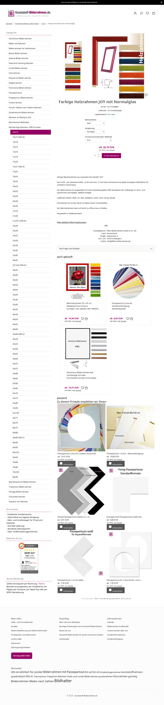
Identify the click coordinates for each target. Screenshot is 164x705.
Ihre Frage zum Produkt (69, 249)
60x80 (15, 432)
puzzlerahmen (106, 676)
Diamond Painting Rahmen (21, 63)
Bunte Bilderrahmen (18, 53)
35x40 (15, 299)
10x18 (15, 142)
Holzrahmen (14, 73)
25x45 (15, 255)
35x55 (15, 309)
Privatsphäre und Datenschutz (23, 635)
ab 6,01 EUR (63, 520)
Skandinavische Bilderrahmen (22, 482)
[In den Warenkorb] (86, 319)
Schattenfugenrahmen (110, 672)
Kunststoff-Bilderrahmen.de (86, 696)
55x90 (15, 408)
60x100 (16, 452)
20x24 (15, 186)
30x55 (15, 289)
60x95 (15, 447)
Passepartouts (15, 92)
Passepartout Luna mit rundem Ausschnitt (77, 453)
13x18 (15, 152)
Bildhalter (63, 680)
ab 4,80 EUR (112, 520)
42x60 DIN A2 (19, 334)
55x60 (15, 388)
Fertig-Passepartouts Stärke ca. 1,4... (74, 517)
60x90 (15, 442)
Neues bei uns (65, 630)
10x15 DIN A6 (19, 137)
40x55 (15, 324)
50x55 (15, 353)
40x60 (15, 329)
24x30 (15, 230)
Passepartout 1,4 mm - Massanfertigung (125, 453)
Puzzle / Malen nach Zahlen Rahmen (25, 107)
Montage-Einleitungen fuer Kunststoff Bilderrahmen (80, 626)
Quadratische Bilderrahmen (21, 112)
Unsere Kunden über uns (117, 630)
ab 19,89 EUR (113, 456)
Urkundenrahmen (17, 496)
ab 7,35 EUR (63, 583)
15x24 (15, 171)
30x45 (15, 280)
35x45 (15, 304)
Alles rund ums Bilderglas (69, 622)
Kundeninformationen (116, 635)
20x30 (15, 201)
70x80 (15, 462)
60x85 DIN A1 (19, 437)
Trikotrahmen (40, 676)
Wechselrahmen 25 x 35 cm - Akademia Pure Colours (79, 304)
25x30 (15, 245)
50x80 (15, 373)
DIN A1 (96, 598)
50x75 (15, 368)
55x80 (15, 403)
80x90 (15, 477)
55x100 (16, 413)
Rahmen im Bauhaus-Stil (20, 117)
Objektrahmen (15, 83)
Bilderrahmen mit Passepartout (63, 672)
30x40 (15, 275)
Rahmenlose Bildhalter (19, 122)
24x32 (15, 235)
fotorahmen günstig (107, 598)
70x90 (15, 467)
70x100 (16, 472)
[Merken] (146, 96)
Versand (112, 150)
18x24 (15, 176)
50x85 (15, 378)
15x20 (15, 161)
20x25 (15, 191)
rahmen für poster (31, 672)
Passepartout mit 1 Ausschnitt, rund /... (124, 580)
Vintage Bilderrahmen (19, 491)
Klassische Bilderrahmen (20, 78)
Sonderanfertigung (115, 639)
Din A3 (128, 598)
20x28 (15, 196)
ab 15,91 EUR (64, 456)
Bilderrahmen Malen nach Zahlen (32, 681)
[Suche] (141, 14)
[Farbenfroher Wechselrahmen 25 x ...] (83, 299)
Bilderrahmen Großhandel (118, 626)
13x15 (15, 147)
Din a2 (123, 598)
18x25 (15, 181)
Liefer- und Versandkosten (22, 622)
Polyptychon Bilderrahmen (21, 97)
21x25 (15, 211)
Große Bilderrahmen (18, 68)
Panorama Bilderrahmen (20, 88)
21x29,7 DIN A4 (19, 221)
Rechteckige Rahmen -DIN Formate (25, 127)
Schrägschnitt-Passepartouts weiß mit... (125, 517)
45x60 (15, 349)
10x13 (15, 132)
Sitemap (110, 622)
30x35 (15, 270)
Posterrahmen (15, 102)
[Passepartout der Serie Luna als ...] (128, 299)
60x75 (15, 427)
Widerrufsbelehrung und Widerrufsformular (29, 630)
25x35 (15, 250)
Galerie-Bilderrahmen (18, 58)
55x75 (15, 398)
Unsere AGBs (16, 639)
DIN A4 (117, 598)
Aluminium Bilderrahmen (20, 38)
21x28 (15, 216)
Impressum (15, 643)
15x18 (15, 156)
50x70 (15, 363)
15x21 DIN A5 (19, 166)
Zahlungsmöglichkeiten (20, 647)
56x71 (15, 418)
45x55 (15, 344)
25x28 (15, 240)
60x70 (15, 422)
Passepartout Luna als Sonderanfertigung (122, 304)
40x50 (15, 319)
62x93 (15, 457)
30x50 (15, 285)
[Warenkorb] (154, 14)
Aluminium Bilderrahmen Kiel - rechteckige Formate (80, 374)
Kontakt (14, 626)
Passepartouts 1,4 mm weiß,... (71, 580)
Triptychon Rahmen (56, 676)
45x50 (15, 339)
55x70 (15, 393)
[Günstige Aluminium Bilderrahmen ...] (86, 368)
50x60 (15, 358)
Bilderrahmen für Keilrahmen (22, 48)
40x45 (15, 314)
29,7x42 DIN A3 (19, 265)
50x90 (15, 383)
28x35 (15, 260)
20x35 (15, 206)
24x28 (15, 225)
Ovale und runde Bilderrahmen (82, 676)
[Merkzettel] (147, 14)
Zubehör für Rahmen (18, 501)
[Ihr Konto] (135, 14)
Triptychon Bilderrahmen (20, 486)
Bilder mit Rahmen (17, 43)
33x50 (15, 294)
